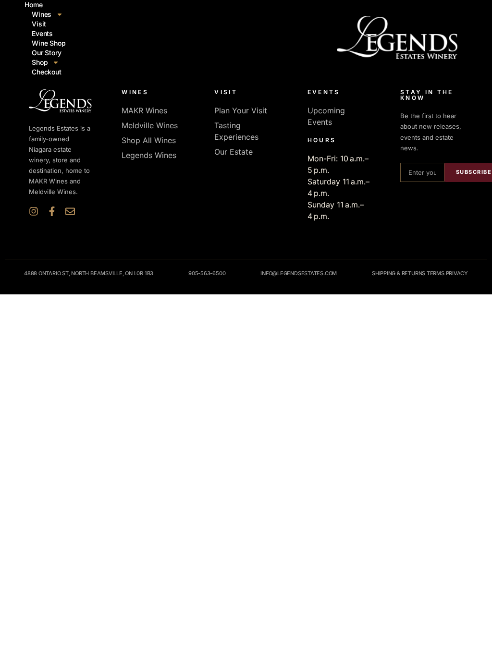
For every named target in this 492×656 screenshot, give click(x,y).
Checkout (46, 72)
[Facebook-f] (52, 211)
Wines (41, 14)
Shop (40, 62)
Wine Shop (48, 43)
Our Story (46, 53)
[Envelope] (70, 211)
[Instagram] (33, 211)
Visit (39, 24)
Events (42, 33)
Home (33, 4)
